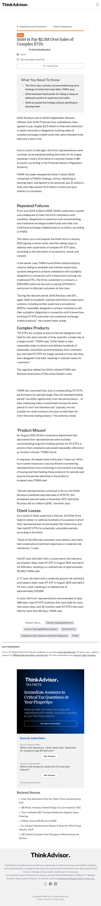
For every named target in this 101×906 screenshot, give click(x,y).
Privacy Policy (58, 899)
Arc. (49, 896)
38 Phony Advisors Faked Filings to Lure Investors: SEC (51, 807)
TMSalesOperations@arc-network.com (30, 655)
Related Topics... (33, 623)
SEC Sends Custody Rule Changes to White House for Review (49, 836)
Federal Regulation (62, 26)
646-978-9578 (58, 875)
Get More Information (50, 723)
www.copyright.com (67, 652)
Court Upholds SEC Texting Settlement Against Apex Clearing (49, 814)
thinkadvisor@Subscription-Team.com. (76, 878)
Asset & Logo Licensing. (84, 655)
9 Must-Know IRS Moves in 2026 (38, 821)
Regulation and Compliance (33, 26)
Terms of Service (44, 899)
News (20, 35)
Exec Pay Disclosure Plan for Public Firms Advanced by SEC (50, 801)
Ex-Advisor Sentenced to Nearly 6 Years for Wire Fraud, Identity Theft (50, 827)
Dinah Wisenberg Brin (41, 49)
